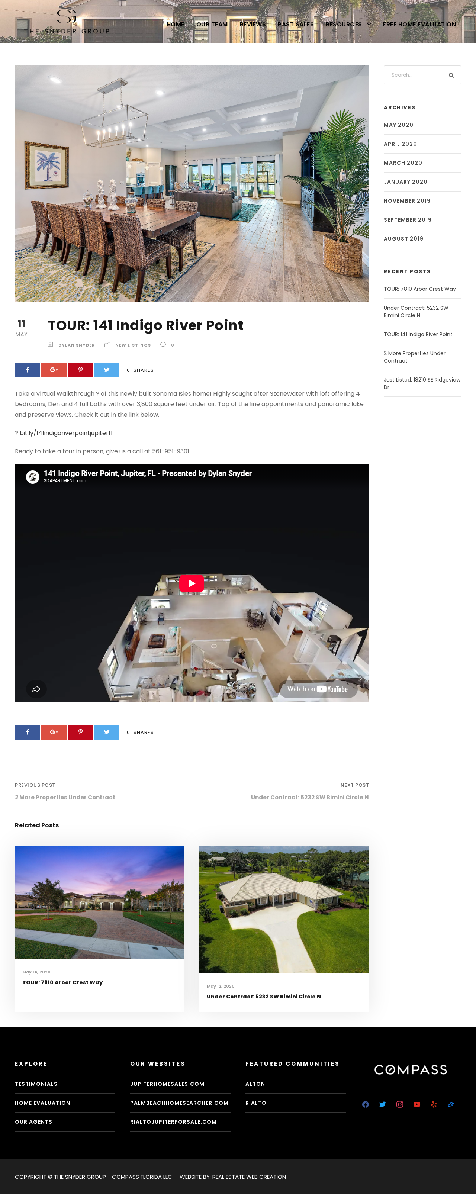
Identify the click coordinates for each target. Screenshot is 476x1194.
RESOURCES (344, 24)
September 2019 (408, 219)
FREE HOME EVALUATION (419, 24)
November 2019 (407, 201)
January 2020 (406, 182)
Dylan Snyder (76, 345)
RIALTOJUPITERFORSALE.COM (173, 1122)
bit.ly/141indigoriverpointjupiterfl (66, 433)
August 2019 (404, 238)
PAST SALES (296, 24)
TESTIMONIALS (36, 1084)
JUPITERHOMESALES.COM (167, 1084)
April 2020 (400, 144)
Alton (255, 1084)
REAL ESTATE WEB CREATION (249, 1177)
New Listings (133, 345)
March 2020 (403, 163)
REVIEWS (253, 24)
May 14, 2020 (36, 972)
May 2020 (399, 125)
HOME (175, 24)
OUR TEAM (212, 24)
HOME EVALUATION (42, 1103)
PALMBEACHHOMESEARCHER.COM (179, 1103)
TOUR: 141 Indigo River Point (418, 334)
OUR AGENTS (33, 1122)
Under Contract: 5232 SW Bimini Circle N (264, 996)
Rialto (256, 1103)
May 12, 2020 (221, 986)
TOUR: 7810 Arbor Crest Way (62, 982)
